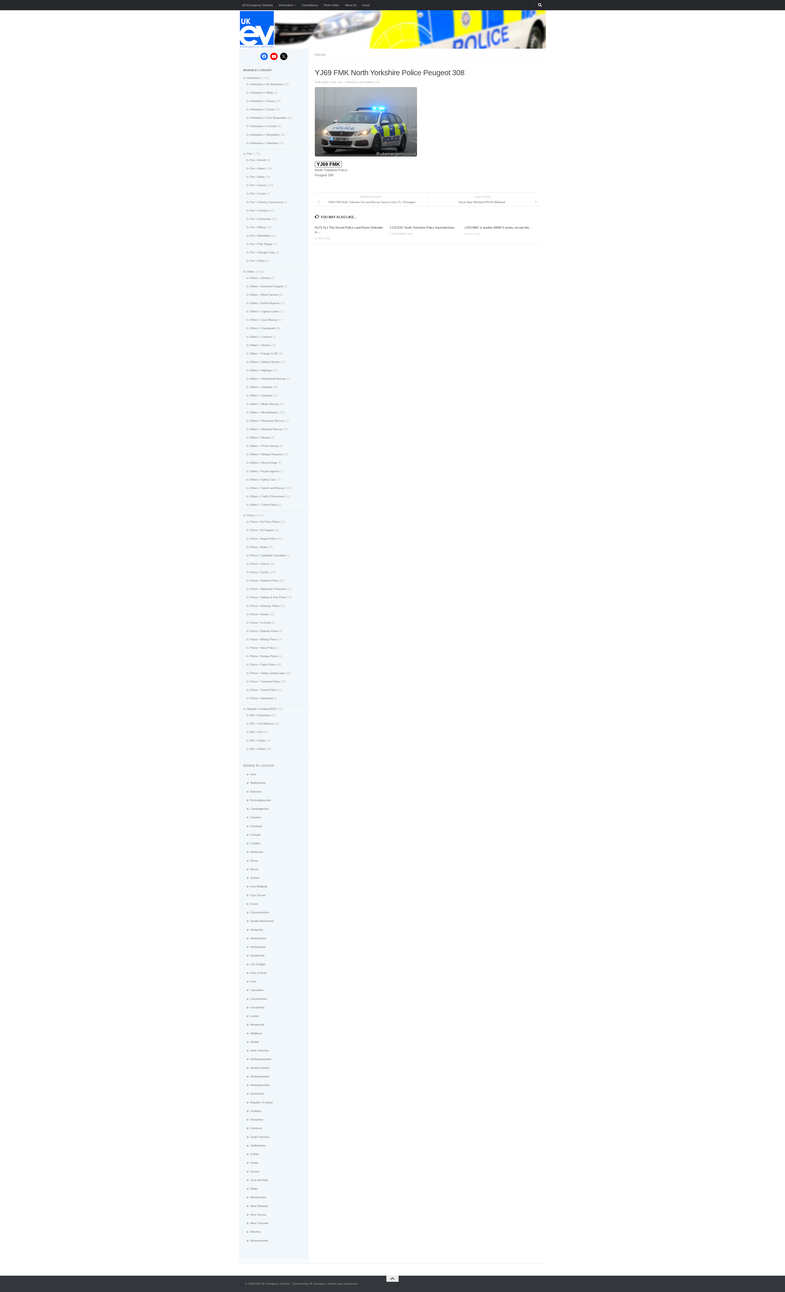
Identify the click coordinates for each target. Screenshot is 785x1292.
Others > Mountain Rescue (266, 429)
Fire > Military (258, 227)
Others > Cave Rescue (263, 319)
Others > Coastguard (262, 328)
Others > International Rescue (268, 378)
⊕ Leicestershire (255, 998)
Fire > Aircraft (258, 160)
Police (320, 54)
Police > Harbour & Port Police (268, 597)
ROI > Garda (257, 740)
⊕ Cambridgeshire (256, 808)
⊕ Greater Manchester (258, 921)
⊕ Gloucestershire (256, 912)
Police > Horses (259, 614)
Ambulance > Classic (262, 101)
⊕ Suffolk (251, 1154)
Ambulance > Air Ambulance (267, 84)
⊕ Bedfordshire (254, 782)
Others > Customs (261, 336)
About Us (351, 5)
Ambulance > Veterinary (264, 143)
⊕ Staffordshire (254, 1145)
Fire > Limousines (260, 218)
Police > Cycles (259, 572)
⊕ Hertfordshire (254, 947)
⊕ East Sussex (254, 895)
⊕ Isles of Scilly (255, 972)
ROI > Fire (256, 732)
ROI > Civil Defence (262, 723)
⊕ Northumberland (256, 1076)
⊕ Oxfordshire (253, 1093)
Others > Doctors (260, 345)
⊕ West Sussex (254, 1214)
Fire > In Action (259, 210)
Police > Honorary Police (264, 605)
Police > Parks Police (263, 664)
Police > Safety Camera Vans (267, 673)
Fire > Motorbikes (260, 235)
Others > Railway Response (266, 454)
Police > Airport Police (263, 538)
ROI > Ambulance (260, 715)
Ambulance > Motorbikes (265, 134)
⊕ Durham (251, 877)
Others (251, 271)
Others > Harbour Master (264, 362)
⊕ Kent (249, 981)
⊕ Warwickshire (254, 1197)
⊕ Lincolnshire (254, 1007)
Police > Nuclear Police (264, 656)
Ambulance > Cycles (262, 109)
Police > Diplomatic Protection (268, 589)
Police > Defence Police (264, 580)
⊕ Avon (249, 774)
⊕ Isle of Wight (254, 964)
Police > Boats (259, 547)
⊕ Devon (250, 860)
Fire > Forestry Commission (266, 202)
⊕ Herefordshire (254, 938)
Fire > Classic (258, 185)
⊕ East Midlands (255, 886)
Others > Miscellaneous (264, 412)
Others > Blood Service (264, 294)
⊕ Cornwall (251, 834)
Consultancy (310, 5)
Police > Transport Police (265, 681)
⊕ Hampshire (253, 929)
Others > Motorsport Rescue (267, 420)
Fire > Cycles (258, 193)
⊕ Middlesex (252, 1033)
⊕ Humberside (254, 955)
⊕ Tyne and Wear (255, 1180)
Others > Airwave (260, 278)
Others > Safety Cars (262, 479)
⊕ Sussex (251, 1171)
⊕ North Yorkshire (256, 1050)
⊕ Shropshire (253, 1119)
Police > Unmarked (261, 698)
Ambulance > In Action (263, 126)
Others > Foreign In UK (264, 353)
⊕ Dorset (250, 869)
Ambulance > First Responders (268, 117)
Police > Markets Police (264, 631)
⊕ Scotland (252, 1111)
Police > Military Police (263, 639)
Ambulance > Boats (262, 92)
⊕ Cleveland (252, 826)
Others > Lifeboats (261, 387)
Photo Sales (331, 5)
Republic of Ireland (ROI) (261, 708)
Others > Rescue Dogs (263, 462)
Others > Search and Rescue (267, 488)
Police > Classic (259, 563)
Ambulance (253, 77)
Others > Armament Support (266, 286)
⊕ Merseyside (253, 1024)
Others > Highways (261, 370)
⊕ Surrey (250, 1162)
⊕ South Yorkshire (256, 1137)
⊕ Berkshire (252, 791)
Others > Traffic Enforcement (267, 496)
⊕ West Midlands (255, 1206)
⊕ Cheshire (252, 817)
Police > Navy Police (262, 647)
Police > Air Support (262, 530)
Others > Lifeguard (261, 395)
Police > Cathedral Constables (268, 555)
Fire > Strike (257, 260)
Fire (249, 153)
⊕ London (251, 1016)
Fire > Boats (257, 176)
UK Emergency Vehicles (257, 5)
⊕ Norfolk (251, 1042)
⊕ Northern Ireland (256, 1067)
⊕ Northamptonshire (257, 1059)
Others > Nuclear (260, 437)
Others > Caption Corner (264, 311)
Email (366, 5)
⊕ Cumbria (251, 843)
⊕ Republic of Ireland (258, 1102)
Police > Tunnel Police (263, 689)
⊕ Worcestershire (255, 1240)
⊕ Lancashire (253, 990)
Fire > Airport (257, 168)
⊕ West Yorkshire (255, 1223)
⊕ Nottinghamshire (256, 1085)
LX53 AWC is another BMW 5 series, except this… (498, 227)
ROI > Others (258, 749)
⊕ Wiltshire (252, 1231)
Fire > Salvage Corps (262, 252)
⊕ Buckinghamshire (257, 800)
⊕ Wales (250, 1188)
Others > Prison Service (264, 445)
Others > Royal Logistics (264, 471)
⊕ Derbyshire (253, 852)
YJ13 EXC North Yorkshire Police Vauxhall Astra (422, 227)
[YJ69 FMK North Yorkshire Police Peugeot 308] (366, 155)
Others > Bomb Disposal (264, 303)
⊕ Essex (250, 903)
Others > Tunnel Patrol (263, 504)
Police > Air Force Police (264, 521)
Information (286, 5)
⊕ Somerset (252, 1128)
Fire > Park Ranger (261, 244)
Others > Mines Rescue (264, 404)
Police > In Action (260, 622)
